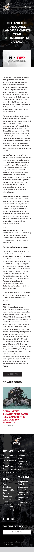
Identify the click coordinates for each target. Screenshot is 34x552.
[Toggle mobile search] (26, 7)
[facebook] (4, 519)
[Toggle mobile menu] (30, 7)
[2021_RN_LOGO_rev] (17, 438)
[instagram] (12, 519)
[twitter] (8, 519)
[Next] (29, 406)
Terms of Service (11, 544)
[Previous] (4, 406)
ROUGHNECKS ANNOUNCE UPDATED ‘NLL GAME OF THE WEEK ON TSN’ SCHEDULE (15, 417)
